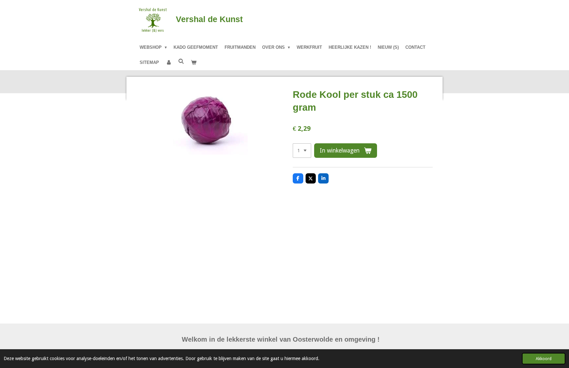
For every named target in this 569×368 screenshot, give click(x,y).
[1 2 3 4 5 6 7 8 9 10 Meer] (302, 150)
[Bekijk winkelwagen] (193, 62)
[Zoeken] (181, 61)
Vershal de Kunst (209, 19)
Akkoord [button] (544, 358)
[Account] (168, 62)
